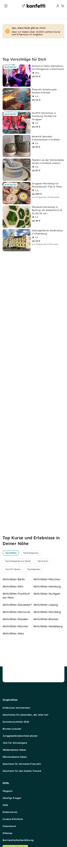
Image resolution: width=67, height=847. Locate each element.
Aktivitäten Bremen (46, 619)
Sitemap (7, 833)
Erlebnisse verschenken (16, 707)
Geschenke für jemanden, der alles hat (25, 714)
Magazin (8, 791)
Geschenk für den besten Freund (22, 770)
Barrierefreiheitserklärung (18, 840)
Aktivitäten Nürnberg (47, 612)
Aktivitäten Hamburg (47, 586)
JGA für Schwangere (15, 742)
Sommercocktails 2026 (16, 721)
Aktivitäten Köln (13, 586)
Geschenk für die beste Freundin (22, 763)
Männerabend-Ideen (15, 756)
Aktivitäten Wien (13, 633)
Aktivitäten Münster (15, 626)
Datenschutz (10, 812)
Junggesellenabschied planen (20, 735)
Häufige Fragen (12, 798)
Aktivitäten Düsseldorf (17, 604)
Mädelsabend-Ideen (14, 749)
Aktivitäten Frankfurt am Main (16, 595)
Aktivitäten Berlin (14, 579)
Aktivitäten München (47, 579)
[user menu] (57, 6)
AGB (5, 805)
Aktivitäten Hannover (16, 612)
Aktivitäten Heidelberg (48, 626)
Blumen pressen (12, 728)
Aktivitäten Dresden (15, 619)
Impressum (9, 826)
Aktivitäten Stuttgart (47, 593)
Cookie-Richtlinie (13, 819)
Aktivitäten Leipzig (46, 604)
